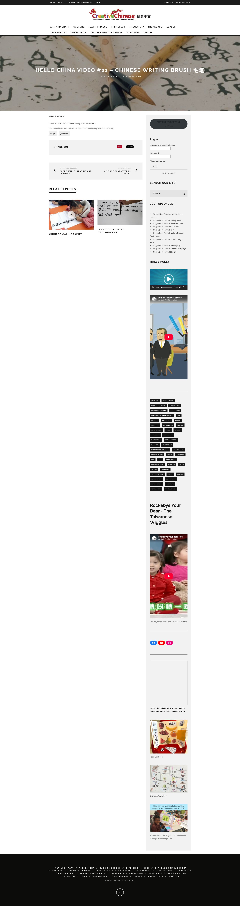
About (61, 2)
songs (154, 469)
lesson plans (157, 454)
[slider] (166, 287)
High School (164, 871)
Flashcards (143, 871)
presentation (157, 464)
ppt (160, 459)
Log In (148, 32)
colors (154, 420)
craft (177, 420)
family (180, 425)
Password (154, 153)
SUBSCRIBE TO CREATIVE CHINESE (168, 124)
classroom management (162, 415)
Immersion (184, 871)
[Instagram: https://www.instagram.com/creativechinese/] (169, 643)
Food (84, 876)
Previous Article (68, 168)
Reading (154, 873)
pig (152, 459)
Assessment (87, 868)
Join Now (64, 133)
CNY (178, 415)
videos (180, 474)
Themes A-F (118, 27)
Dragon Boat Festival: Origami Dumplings (169, 249)
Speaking (70, 876)
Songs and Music (175, 873)
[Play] (153, 287)
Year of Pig (156, 489)
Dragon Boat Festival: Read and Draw (167, 223)
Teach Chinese (97, 27)
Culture (78, 27)
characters (175, 405)
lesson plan (178, 449)
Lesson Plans (66, 873)
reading (171, 464)
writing (170, 484)
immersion (167, 445)
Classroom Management (171, 868)
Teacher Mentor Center (106, 32)
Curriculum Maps (79, 871)
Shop (98, 2)
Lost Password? (168, 173)
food (168, 430)
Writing (135, 76)
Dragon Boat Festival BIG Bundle (165, 226)
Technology (58, 32)
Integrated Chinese (159, 449)
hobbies (154, 445)
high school (170, 440)
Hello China (120, 76)
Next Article (124, 168)
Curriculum (78, 32)
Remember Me (158, 161)
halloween (156, 440)
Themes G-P (136, 27)
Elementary (123, 871)
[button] (169, 279)
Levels (171, 27)
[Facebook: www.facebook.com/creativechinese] (153, 643)
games (177, 430)
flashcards (156, 430)
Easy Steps (103, 871)
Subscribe (133, 32)
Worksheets (156, 876)
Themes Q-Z (155, 27)
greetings (168, 435)
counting (166, 420)
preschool (171, 459)
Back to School (110, 868)
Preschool (136, 873)
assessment (168, 400)
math (170, 454)
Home (52, 2)
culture (154, 425)
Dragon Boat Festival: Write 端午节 (166, 245)
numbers (180, 454)
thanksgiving (157, 474)
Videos (138, 876)
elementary (168, 425)
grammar (155, 435)
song (181, 464)
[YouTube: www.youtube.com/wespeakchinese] (161, 643)
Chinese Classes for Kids (80, 2)
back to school (158, 405)
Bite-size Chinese (138, 868)
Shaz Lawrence (178, 711)
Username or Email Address (162, 145)
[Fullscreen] (184, 287)
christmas (175, 410)
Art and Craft (60, 27)
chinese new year (158, 410)
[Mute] (180, 287)
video (170, 474)
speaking (165, 469)
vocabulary (156, 479)
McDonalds (99, 876)
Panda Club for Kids (93, 873)
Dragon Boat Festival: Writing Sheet (166, 220)
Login (52, 133)
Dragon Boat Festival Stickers (164, 252)
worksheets (156, 484)
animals (154, 400)
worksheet (171, 479)
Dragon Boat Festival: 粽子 (163, 230)
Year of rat (171, 489)
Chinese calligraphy (65, 234)
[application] (169, 279)
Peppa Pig (118, 873)
